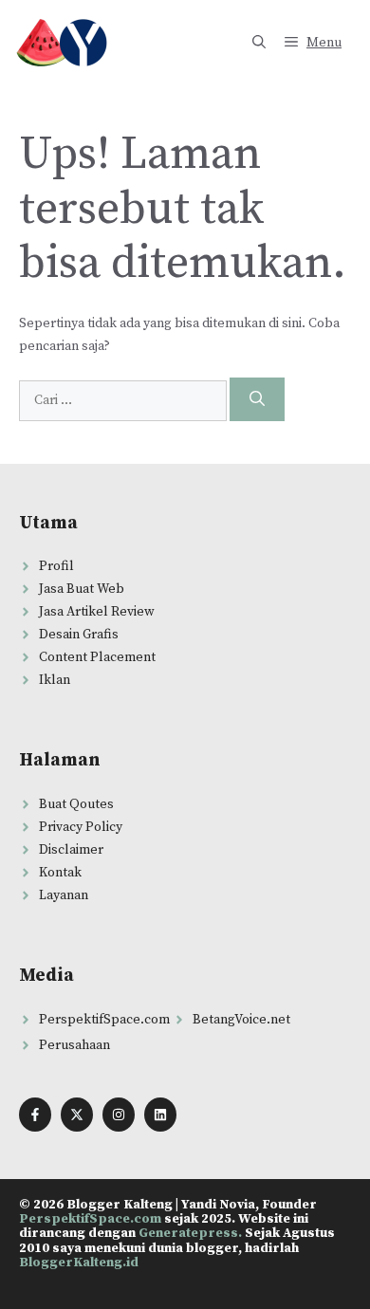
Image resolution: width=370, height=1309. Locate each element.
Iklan (54, 680)
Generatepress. (190, 1233)
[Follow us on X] (77, 1114)
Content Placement (97, 657)
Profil (56, 566)
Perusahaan (74, 1045)
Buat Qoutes (76, 804)
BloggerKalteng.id (79, 1262)
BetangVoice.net (241, 1019)
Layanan (63, 895)
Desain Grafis (79, 634)
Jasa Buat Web (81, 589)
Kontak (60, 872)
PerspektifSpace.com (104, 1019)
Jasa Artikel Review (97, 611)
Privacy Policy (80, 827)
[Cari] (257, 399)
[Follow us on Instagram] (118, 1114)
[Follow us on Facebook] (35, 1114)
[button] (259, 42)
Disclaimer (71, 849)
